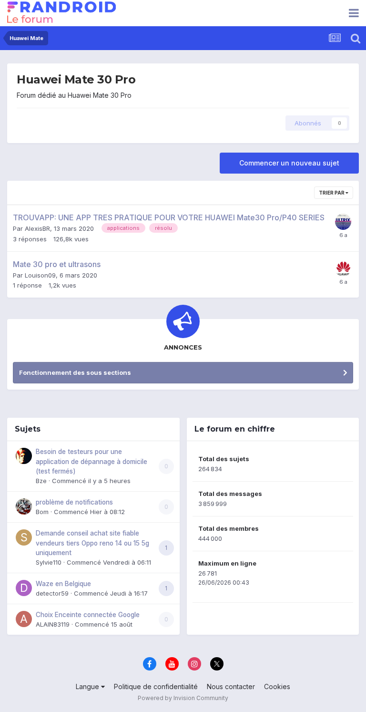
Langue (88, 686)
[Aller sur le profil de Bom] (24, 506)
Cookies (277, 686)
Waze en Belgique (63, 584)
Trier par (332, 193)
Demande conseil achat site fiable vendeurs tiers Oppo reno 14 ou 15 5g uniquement (92, 543)
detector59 (52, 593)
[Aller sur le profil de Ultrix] (343, 222)
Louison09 (40, 275)
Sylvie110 (48, 562)
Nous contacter (231, 686)
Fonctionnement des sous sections (75, 372)
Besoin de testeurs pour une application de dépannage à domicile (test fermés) (91, 461)
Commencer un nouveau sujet (289, 163)
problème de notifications (74, 502)
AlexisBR (37, 228)
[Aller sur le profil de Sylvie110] (24, 537)
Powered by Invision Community (183, 698)
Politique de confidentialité (156, 686)
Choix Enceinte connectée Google (88, 615)
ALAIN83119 (53, 624)
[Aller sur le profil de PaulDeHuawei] (343, 268)
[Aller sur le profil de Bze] (24, 456)
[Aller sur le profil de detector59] (24, 588)
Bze (41, 481)
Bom (42, 512)
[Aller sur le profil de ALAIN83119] (24, 619)
